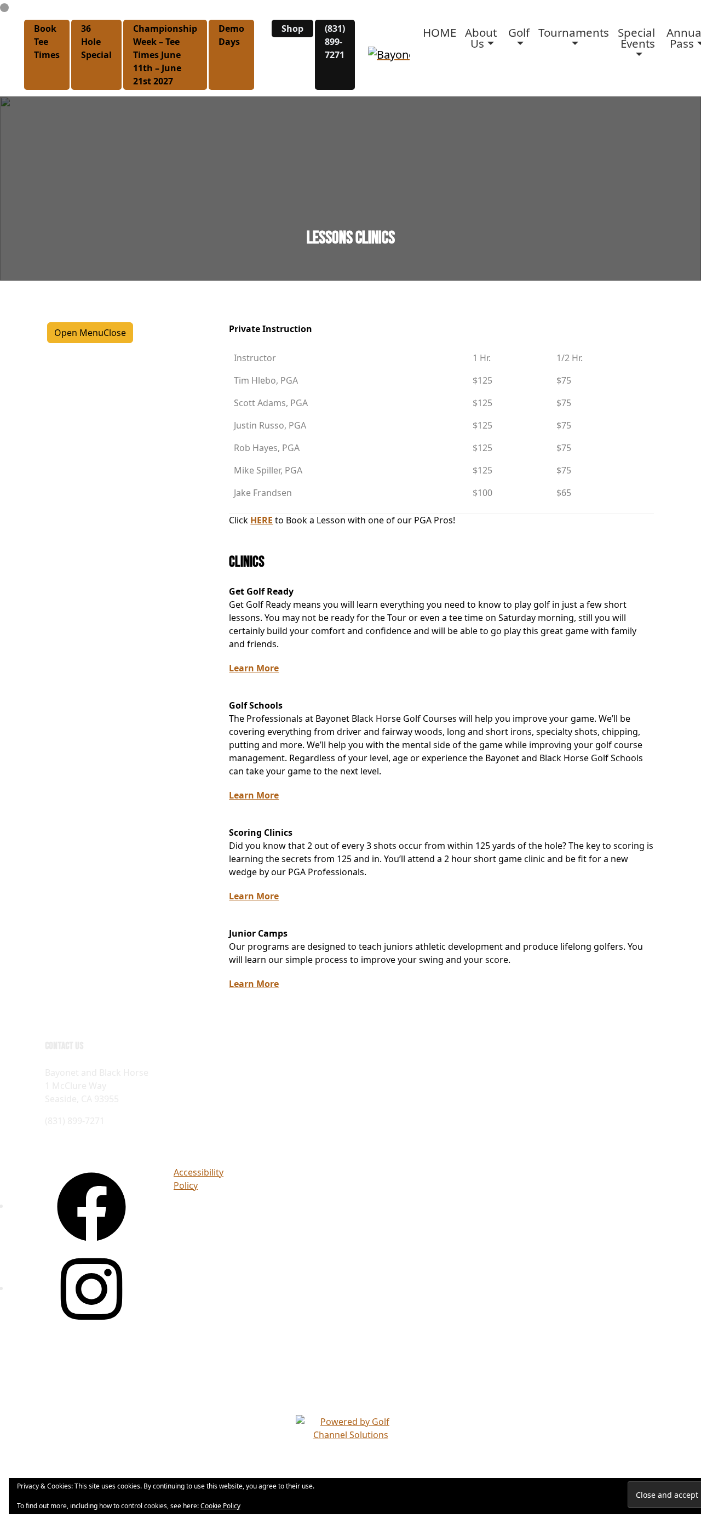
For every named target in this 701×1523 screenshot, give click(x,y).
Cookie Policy (220, 1505)
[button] (482, 38)
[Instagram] (91, 1288)
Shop (292, 28)
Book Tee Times (47, 41)
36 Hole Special (96, 41)
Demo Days (231, 35)
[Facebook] (91, 1206)
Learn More (254, 668)
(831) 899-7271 (335, 41)
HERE (261, 520)
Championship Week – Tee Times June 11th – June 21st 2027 (165, 54)
